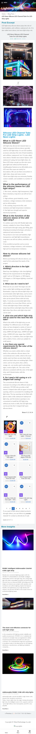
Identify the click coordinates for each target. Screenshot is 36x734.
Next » (29, 713)
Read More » (5, 594)
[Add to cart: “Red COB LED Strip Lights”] (5, 431)
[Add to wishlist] (14, 422)
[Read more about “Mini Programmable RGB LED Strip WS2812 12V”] (21, 474)
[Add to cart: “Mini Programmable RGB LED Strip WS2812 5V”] (5, 474)
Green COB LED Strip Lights (25, 498)
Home (4, 14)
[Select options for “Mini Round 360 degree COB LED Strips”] (21, 452)
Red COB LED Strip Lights (10, 435)
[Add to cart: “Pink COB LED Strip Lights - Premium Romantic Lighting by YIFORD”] (21, 431)
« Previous (8, 713)
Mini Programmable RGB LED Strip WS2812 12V (25, 478)
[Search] (34, 2)
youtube (28, 513)
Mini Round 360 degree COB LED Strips (26, 457)
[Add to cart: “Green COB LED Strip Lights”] (21, 495)
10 (25, 713)
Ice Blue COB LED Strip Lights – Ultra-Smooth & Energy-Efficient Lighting (10, 500)
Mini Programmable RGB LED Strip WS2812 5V (10, 478)
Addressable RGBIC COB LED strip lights (17, 692)
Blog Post (11, 14)
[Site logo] (18, 2)
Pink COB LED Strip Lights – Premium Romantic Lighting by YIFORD (26, 437)
